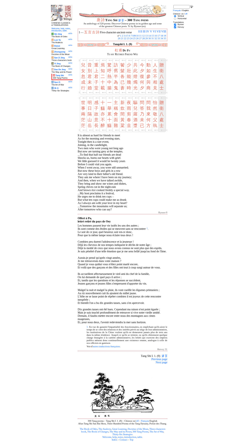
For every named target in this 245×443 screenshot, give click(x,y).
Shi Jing (58, 34)
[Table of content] (123, 20)
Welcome (106, 437)
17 (158, 36)
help (114, 437)
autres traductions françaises (106, 346)
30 (149, 38)
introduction (130, 437)
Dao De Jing (60, 69)
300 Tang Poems (141, 431)
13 (146, 36)
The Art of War (156, 431)
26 (137, 38)
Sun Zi (57, 82)
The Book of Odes (88, 429)
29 (146, 38)
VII (159, 31)
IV (147, 31)
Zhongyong (59, 52)
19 (165, 36)
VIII (163, 31)
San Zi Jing (59, 58)
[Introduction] (119, 20)
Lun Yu (57, 40)
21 (122, 38)
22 (125, 38)
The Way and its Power (120, 431)
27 (140, 38)
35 (165, 38)
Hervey (181, 27)
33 (158, 38)
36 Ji (56, 88)
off (137, 421)
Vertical (181, 16)
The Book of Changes (98, 431)
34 (162, 38)
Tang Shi (60, 75)
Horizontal (182, 18)
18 (162, 36)
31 (152, 38)
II (141, 31)
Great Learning (119, 429)
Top (131, 440)
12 (143, 36)
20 (119, 38)
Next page (161, 362)
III (144, 31)
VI (154, 31)
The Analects (104, 429)
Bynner (181, 24)
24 (131, 38)
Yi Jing (57, 63)
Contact (123, 440)
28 (143, 38)
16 (155, 36)
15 (152, 36)
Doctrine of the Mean (138, 429)
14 (149, 36)
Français (145, 421)
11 (140, 36)
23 (128, 38)
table (139, 437)
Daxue (57, 46)
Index (114, 440)
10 (137, 36)
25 (134, 38)
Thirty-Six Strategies (122, 434)
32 (155, 38)
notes (120, 437)
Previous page (159, 359)
